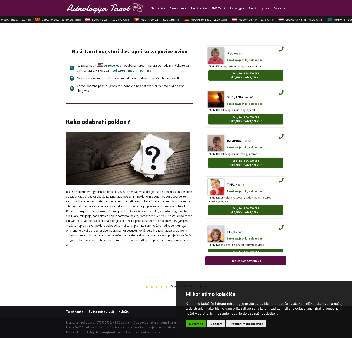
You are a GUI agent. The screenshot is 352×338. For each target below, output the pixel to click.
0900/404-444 (253, 19)
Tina (230, 180)
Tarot (252, 8)
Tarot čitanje (177, 8)
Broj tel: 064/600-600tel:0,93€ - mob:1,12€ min (245, 71)
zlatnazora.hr (151, 332)
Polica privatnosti (101, 311)
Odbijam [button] (216, 323)
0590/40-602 (58, 19)
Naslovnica (158, 8)
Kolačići (124, 311)
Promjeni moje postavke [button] (246, 323)
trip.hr (94, 332)
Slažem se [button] (196, 323)
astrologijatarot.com (151, 322)
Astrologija (237, 8)
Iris (229, 49)
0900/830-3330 (206, 19)
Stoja (231, 228)
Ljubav (265, 8)
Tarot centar (199, 8)
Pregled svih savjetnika (245, 260)
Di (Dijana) (235, 93)
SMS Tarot (218, 8)
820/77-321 (108, 19)
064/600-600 (112, 65)
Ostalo (278, 8)
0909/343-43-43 (301, 19)
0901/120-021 (157, 19)
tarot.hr (132, 332)
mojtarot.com (112, 332)
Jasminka (234, 136)
